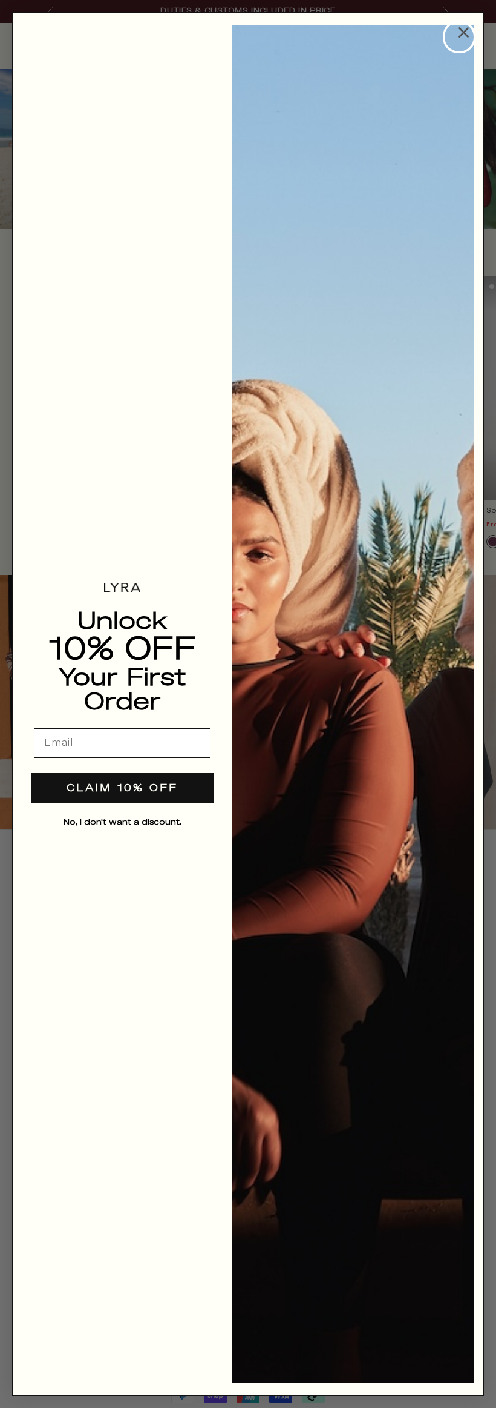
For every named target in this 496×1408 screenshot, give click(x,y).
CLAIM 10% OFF (122, 788)
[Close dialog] (459, 37)
